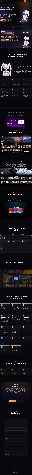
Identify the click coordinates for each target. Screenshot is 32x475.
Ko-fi (19, 469)
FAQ (6, 468)
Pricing (6, 469)
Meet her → (6, 311)
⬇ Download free (3, 20)
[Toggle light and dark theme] (30, 1)
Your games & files (7, 441)
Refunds (25, 468)
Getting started (7, 438)
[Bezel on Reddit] (28, 1)
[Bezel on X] (27, 1)
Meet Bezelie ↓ (9, 20)
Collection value (12, 469)
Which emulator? (12, 468)
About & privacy (7, 454)
